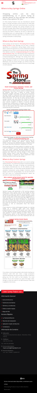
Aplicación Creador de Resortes (11, 324)
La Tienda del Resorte (8, 318)
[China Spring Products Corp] (13, 3)
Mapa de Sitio (6, 311)
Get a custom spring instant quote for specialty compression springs (18, 177)
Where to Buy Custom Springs (14, 159)
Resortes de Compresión (9, 321)
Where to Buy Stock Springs (13, 41)
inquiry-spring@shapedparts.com (29, 2)
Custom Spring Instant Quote (18, 219)
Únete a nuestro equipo (9, 308)
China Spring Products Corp (12, 162)
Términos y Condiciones (9, 305)
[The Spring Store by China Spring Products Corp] (18, 75)
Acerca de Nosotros (8, 300)
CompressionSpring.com (21, 138)
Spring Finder (7, 89)
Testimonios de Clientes (9, 303)
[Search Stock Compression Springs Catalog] (18, 123)
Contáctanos (6, 327)
